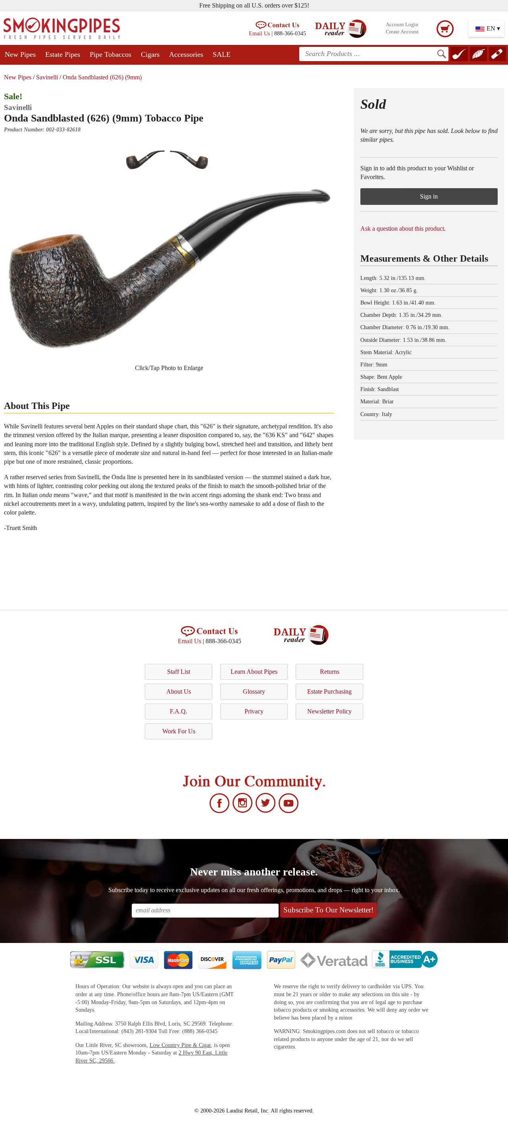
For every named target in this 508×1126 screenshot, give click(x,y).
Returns (329, 671)
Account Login (402, 24)
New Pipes (20, 54)
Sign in (429, 196)
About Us (178, 691)
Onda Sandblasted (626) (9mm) (102, 77)
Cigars (150, 54)
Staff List (178, 671)
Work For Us (178, 731)
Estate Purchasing (329, 691)
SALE (222, 54)
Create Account (402, 32)
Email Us (259, 33)
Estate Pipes (62, 54)
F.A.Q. (178, 711)
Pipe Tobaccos (110, 54)
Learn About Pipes (254, 671)
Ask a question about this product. (403, 228)
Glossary (254, 691)
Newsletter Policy (329, 711)
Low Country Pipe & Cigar (180, 1045)
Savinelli (47, 77)
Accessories (186, 54)
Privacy (254, 711)
